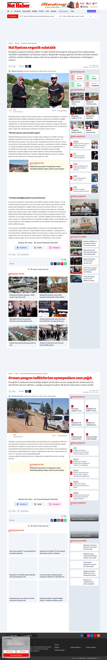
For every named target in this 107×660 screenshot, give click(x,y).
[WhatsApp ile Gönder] (65, 263)
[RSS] (98, 635)
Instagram (55, 247)
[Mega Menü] (8, 11)
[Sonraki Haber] (98, 16)
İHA (18, 110)
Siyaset (41, 11)
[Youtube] (95, 635)
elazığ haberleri (25, 254)
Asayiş (16, 373)
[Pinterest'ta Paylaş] (62, 263)
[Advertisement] (53, 29)
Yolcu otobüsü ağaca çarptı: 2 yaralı (71, 16)
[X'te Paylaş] (29, 66)
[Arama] (99, 11)
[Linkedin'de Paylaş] (58, 263)
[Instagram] (88, 635)
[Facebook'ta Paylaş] (26, 66)
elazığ (13, 66)
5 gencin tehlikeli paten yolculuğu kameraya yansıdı (37, 16)
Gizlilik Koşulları (60, 650)
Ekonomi (53, 11)
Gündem (34, 11)
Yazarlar (17, 11)
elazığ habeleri (24, 511)
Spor (47, 11)
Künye (57, 644)
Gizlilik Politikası (75, 647)
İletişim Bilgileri (91, 647)
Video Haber (26, 11)
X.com (39, 247)
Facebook (23, 247)
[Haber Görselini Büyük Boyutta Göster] (38, 90)
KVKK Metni (22, 651)
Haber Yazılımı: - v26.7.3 (86, 658)
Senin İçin (92, 11)
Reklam (57, 647)
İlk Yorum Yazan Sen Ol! (39, 269)
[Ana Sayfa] (11, 11)
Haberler (10, 43)
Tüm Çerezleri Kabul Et (16, 655)
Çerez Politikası (9, 651)
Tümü (72, 11)
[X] (85, 635)
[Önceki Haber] (96, 16)
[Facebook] (82, 635)
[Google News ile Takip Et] (62, 110)
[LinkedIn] (92, 635)
